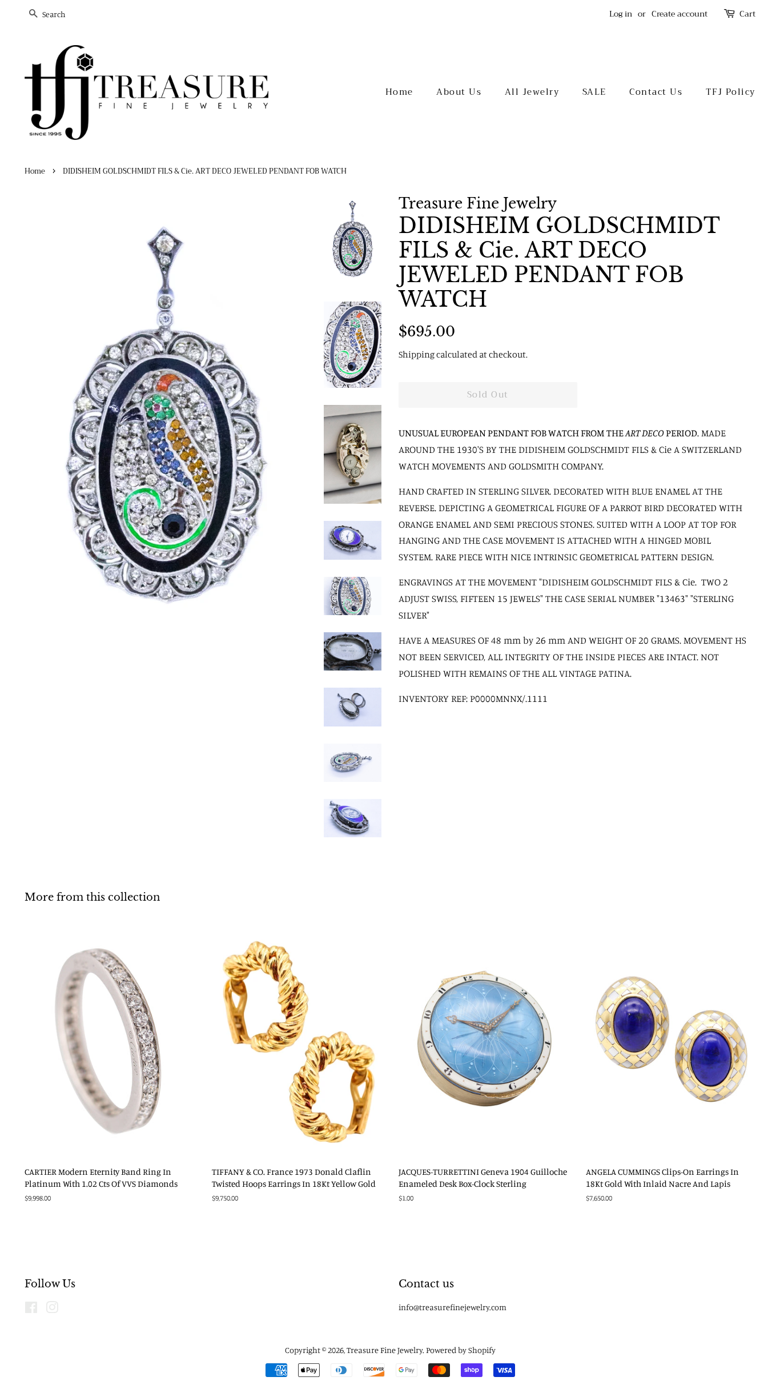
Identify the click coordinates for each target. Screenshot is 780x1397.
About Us (458, 92)
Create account (679, 14)
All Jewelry (532, 92)
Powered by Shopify (461, 1350)
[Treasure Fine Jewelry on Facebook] (31, 1309)
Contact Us (655, 92)
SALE (594, 92)
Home (399, 92)
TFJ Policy (730, 92)
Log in (620, 14)
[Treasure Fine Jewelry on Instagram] (52, 1309)
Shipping (417, 354)
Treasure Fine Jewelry (385, 1350)
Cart (747, 14)
